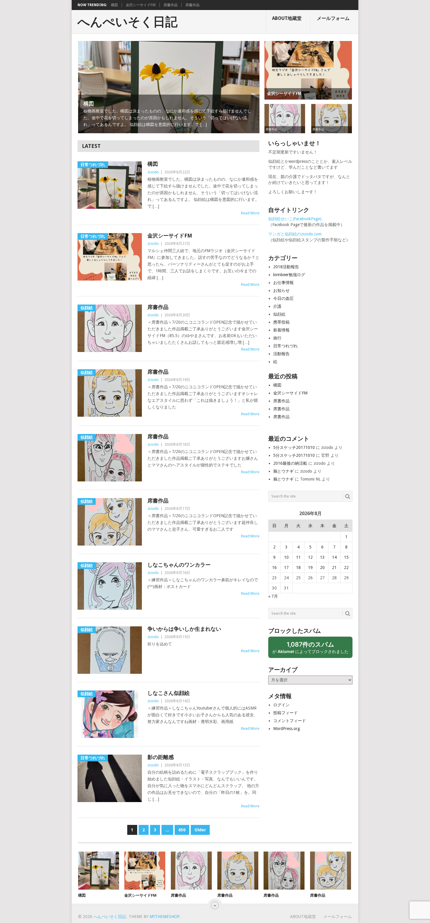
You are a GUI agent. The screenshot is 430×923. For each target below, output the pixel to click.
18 (298, 567)
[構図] (98, 871)
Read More (250, 213)
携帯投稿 (281, 322)
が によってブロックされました (312, 649)
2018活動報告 (286, 266)
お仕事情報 (283, 282)
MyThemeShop (164, 916)
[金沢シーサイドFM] (144, 871)
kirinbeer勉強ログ (289, 274)
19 (310, 567)
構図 (114, 5)
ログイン (281, 704)
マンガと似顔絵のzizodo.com (294, 234)
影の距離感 (160, 757)
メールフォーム (333, 18)
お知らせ (281, 290)
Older (200, 830)
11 (298, 557)
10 (286, 557)
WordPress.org (286, 728)
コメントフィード (289, 720)
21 (334, 567)
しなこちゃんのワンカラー (179, 565)
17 (286, 567)
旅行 (277, 338)
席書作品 (171, 5)
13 (322, 557)
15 (346, 557)
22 (346, 567)
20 (322, 567)
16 (274, 567)
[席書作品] (191, 871)
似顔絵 (279, 314)
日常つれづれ (285, 345)
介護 (277, 306)
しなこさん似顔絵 (168, 693)
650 (181, 830)
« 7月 (273, 596)
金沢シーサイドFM (141, 5)
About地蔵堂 (287, 18)
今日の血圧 (283, 298)
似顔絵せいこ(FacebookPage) (294, 218)
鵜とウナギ (283, 471)
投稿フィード (285, 712)
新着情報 (281, 330)
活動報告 (281, 353)
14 (334, 557)
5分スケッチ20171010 (294, 447)
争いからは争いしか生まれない (184, 629)
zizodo (153, 172)
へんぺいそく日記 (128, 22)
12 (310, 557)
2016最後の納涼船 (290, 463)
